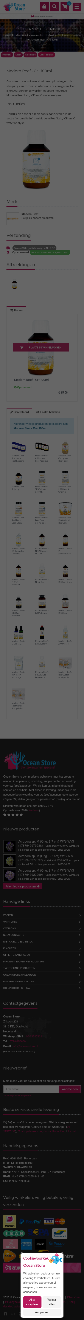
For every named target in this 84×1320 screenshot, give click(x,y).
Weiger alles (51, 1302)
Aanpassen (42, 1312)
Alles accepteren (32, 1302)
